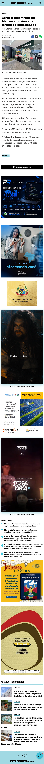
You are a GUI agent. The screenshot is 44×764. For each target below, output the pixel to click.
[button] (39, 755)
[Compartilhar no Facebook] (32, 36)
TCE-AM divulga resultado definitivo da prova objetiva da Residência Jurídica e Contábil (28, 693)
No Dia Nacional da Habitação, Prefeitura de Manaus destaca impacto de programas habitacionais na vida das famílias (21, 722)
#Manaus (5, 155)
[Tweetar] (36, 36)
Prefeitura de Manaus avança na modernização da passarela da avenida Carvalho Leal (28, 707)
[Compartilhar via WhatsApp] (40, 36)
